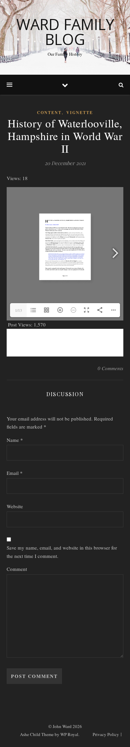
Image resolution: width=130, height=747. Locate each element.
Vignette (79, 112)
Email (15, 473)
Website (15, 506)
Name (15, 440)
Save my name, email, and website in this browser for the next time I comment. (62, 551)
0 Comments (110, 368)
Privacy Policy (106, 734)
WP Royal (69, 734)
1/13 (18, 310)
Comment (17, 569)
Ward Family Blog (65, 32)
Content (49, 112)
